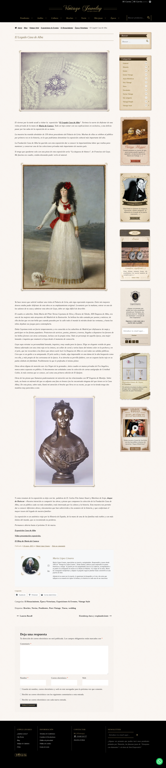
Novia (83, 18)
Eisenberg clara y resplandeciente (93, 616)
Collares (54, 18)
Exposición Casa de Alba (25, 530)
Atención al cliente (79, 740)
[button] (159, 761)
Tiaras (64, 608)
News (134, 86)
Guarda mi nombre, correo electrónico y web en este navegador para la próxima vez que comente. (62, 689)
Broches (69, 18)
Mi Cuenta (126, 1)
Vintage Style (34, 28)
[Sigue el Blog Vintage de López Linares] (25, 756)
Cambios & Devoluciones (47, 737)
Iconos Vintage (135, 75)
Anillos (40, 18)
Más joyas (98, 18)
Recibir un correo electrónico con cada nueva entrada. (44, 700)
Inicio (20, 28)
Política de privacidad (46, 740)
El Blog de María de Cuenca (27, 541)
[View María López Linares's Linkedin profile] (48, 571)
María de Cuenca (46, 126)
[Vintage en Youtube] (137, 341)
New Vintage (135, 82)
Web (84, 678)
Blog (25, 28)
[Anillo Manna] (141, 362)
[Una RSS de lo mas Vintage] (126, 341)
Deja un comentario (58, 546)
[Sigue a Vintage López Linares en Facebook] (16, 756)
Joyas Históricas (135, 79)
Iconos (136, 71)
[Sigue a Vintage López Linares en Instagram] (19, 756)
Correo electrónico (59, 678)
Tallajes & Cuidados (23, 743)
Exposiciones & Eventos (50, 28)
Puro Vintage (55, 608)
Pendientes (24, 18)
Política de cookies (45, 743)
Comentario (25, 644)
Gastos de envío (44, 747)
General (135, 63)
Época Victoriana (81, 28)
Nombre (24, 678)
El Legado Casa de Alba (69, 122)
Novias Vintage (135, 94)
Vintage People (136, 102)
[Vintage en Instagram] (133, 341)
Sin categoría (134, 98)
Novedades (135, 90)
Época (113, 18)
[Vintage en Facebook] (130, 341)
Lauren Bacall (26, 616)
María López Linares (43, 546)
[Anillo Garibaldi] (128, 362)
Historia (136, 67)
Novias (34, 608)
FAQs (19, 747)
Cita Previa (20, 737)
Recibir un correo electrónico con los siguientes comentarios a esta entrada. (53, 694)
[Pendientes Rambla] (141, 374)
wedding (72, 608)
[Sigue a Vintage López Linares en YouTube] (22, 756)
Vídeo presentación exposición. (28, 536)
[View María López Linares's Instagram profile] (48, 566)
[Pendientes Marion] (128, 374)
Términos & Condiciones (47, 734)
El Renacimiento (67, 28)
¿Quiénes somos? (22, 734)
